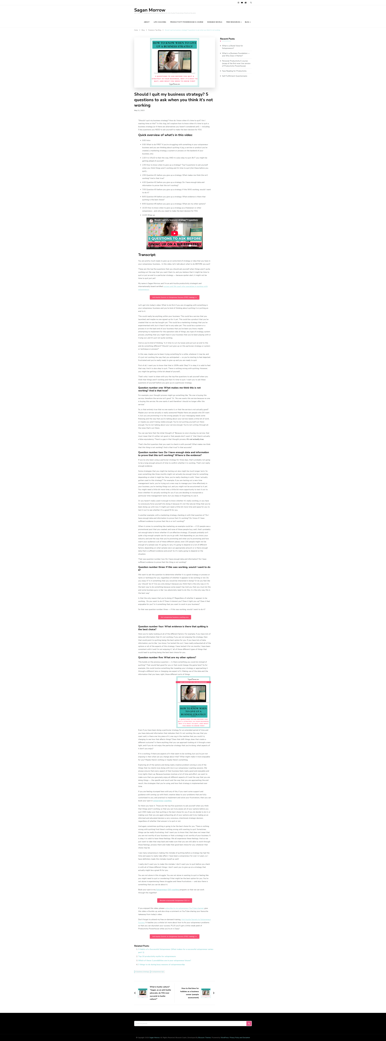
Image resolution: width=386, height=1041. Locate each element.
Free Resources (233, 22)
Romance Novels (214, 22)
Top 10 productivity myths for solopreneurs (157, 956)
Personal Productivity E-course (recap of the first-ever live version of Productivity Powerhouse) (236, 63)
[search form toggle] (251, 3)
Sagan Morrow (149, 10)
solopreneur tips (158, 972)
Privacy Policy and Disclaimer (240, 1037)
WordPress (225, 1037)
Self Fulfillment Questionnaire (234, 76)
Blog (247, 22)
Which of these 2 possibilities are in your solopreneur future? (164, 960)
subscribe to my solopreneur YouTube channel (184, 908)
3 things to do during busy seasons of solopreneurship (161, 964)
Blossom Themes (204, 1037)
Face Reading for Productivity (234, 71)
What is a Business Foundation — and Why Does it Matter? (236, 54)
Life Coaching (160, 22)
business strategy (143, 972)
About (147, 22)
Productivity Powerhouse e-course (186, 22)
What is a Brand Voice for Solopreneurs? (232, 47)
